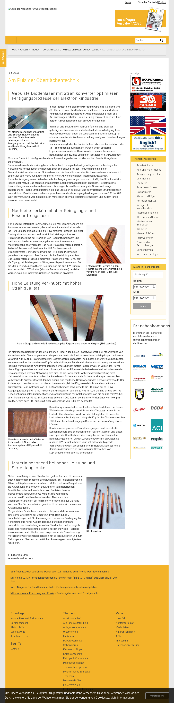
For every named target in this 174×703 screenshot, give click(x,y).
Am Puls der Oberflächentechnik (81, 50)
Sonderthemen (51, 50)
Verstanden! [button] (157, 695)
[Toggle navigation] (12, 40)
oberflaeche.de (19, 571)
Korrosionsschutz (59, 148)
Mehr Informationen (122, 697)
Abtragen (34, 387)
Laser (39, 176)
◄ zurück (13, 73)
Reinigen (54, 126)
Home (14, 50)
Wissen (24, 50)
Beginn (137, 280)
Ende (136, 291)
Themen (35, 50)
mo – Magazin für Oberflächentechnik (32, 587)
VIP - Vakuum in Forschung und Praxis (32, 593)
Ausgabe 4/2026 (129, 23)
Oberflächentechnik (98, 571)
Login (128, 2)
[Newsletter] (9, 46)
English (162, 2)
